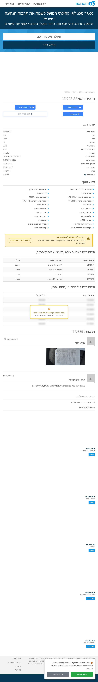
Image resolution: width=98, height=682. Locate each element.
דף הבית (92, 92)
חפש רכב (49, 45)
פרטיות (18, 666)
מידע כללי (73, 114)
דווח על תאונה (73, 107)
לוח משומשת (40, 4)
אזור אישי (9, 4)
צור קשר (18, 670)
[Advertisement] (49, 71)
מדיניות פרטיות (58, 674)
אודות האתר (16, 658)
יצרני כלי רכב (24, 4)
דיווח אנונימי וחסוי (24, 114)
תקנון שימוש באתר (14, 662)
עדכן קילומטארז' (25, 107)
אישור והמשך (82, 674)
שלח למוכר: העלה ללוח (19, 240)
